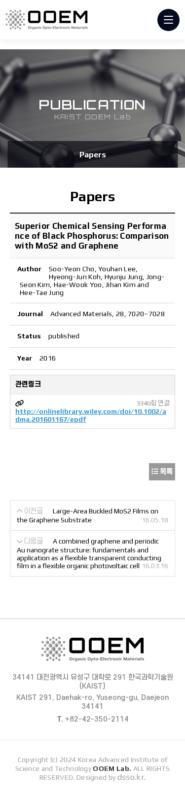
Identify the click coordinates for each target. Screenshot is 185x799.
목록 (165, 471)
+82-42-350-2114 (93, 719)
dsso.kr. (131, 777)
